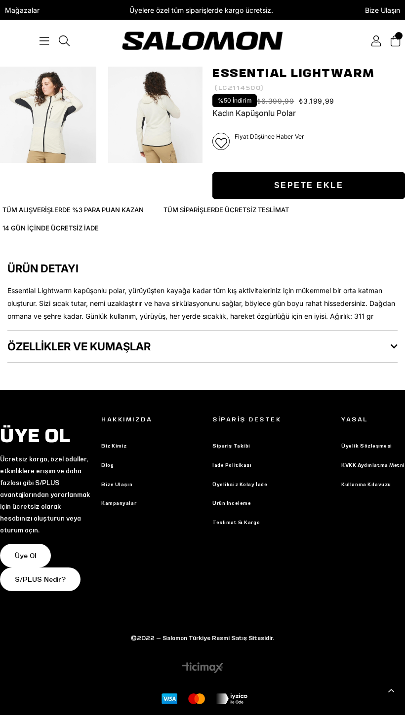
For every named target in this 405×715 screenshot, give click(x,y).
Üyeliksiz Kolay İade (239, 484)
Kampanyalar (118, 503)
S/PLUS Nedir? (40, 579)
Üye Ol (25, 555)
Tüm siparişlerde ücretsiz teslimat (226, 210)
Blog (107, 465)
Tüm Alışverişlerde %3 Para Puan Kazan (73, 210)
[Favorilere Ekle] (221, 141)
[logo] (202, 41)
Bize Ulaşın (382, 10)
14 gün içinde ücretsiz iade (50, 228)
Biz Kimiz (114, 446)
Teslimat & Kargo (236, 522)
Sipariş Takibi (231, 446)
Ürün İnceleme (231, 503)
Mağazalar (22, 10)
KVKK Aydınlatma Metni (373, 465)
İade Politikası (231, 465)
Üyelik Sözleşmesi (366, 446)
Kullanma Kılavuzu (366, 484)
